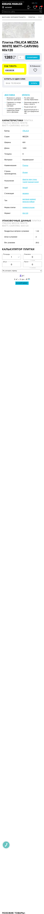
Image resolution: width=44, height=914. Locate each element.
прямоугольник (28, 207)
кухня (36, 182)
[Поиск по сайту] (40, 11)
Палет (26, 262)
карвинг (33, 199)
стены (34, 179)
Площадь (6, 254)
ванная (31, 182)
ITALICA (26, 131)
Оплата (26, 95)
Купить (34, 83)
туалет (25, 182)
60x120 (25, 213)
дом (30, 179)
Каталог (8, 7)
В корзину (32, 57)
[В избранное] (35, 70)
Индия (25, 172)
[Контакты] (29, 7)
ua (33, 3)
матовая (26, 199)
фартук (25, 179)
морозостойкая (28, 201)
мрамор (26, 193)
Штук (5, 262)
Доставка (10, 95)
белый (25, 187)
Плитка (25, 165)
